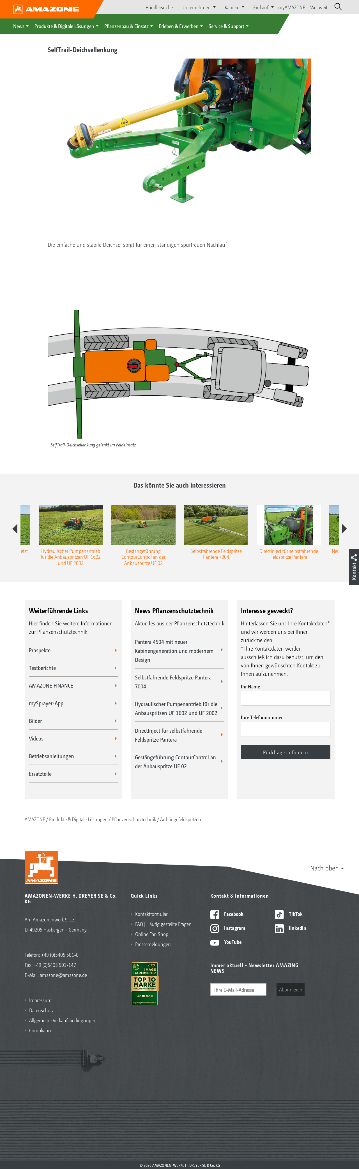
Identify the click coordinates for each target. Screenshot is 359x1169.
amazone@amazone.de (63, 974)
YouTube (232, 941)
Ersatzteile (40, 773)
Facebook (233, 913)
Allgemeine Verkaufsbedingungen (62, 1020)
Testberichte (42, 667)
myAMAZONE (291, 7)
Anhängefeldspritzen (180, 818)
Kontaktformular (151, 913)
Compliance (40, 1030)
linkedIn (297, 927)
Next (344, 529)
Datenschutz (41, 1009)
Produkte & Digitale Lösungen (64, 25)
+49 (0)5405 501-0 (60, 954)
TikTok (295, 913)
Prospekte (39, 650)
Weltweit (318, 7)
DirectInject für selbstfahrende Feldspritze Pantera (168, 735)
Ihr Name (250, 686)
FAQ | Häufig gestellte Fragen (163, 923)
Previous (15, 529)
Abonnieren (290, 989)
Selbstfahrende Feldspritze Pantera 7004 (173, 681)
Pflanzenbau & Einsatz (126, 25)
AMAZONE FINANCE (51, 685)
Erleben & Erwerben (179, 25)
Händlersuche (159, 7)
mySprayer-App (46, 703)
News (18, 25)
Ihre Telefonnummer (262, 716)
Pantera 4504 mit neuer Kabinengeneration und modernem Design (174, 650)
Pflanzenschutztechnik (134, 818)
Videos (36, 738)
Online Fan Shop (151, 933)
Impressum (40, 999)
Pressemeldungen (153, 943)
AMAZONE (35, 818)
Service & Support (226, 25)
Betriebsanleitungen (51, 756)
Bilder (35, 720)
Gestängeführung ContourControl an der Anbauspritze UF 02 (175, 761)
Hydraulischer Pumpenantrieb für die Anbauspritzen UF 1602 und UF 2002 (176, 708)
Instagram (234, 927)
